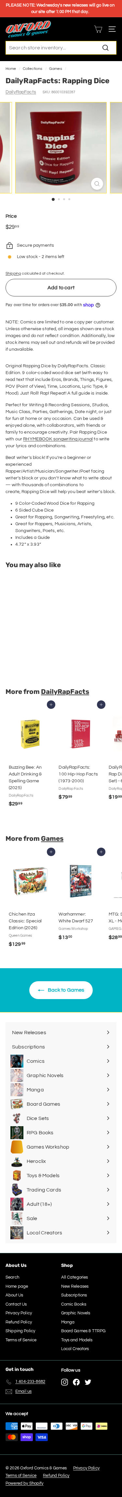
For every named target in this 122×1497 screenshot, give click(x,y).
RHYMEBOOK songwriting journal (58, 439)
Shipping (13, 273)
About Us (14, 1295)
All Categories (74, 1277)
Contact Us (16, 1304)
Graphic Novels (75, 1313)
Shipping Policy (20, 1331)
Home (11, 69)
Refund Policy (19, 1322)
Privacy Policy (19, 1313)
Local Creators (75, 1349)
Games (55, 69)
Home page (17, 1286)
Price (11, 216)
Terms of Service (21, 1340)
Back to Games (66, 990)
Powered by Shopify (25, 1483)
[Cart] (98, 29)
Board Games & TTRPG (83, 1331)
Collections (33, 69)
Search (12, 1277)
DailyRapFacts (21, 92)
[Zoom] (97, 184)
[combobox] (61, 48)
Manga (68, 1322)
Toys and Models (77, 1340)
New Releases (75, 1286)
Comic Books (74, 1304)
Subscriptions (74, 1295)
